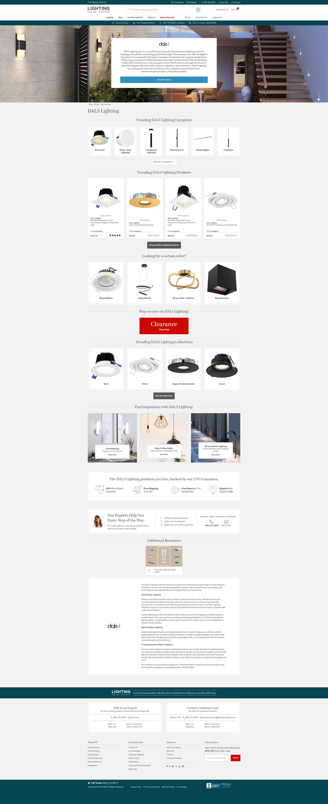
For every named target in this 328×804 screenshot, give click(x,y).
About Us (170, 751)
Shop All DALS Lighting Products (164, 245)
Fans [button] (120, 17)
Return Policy (133, 758)
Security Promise (168, 787)
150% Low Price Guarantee (139, 765)
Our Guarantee (134, 751)
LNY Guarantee (177, 2)
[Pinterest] (167, 766)
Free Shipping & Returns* (97, 2)
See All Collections (164, 396)
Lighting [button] (109, 17)
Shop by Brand (94, 751)
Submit (235, 758)
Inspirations (92, 765)
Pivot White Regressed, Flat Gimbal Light (221, 225)
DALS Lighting (106, 104)
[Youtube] (179, 766)
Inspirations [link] (217, 17)
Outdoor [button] (151, 17)
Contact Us (133, 747)
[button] (235, 2)
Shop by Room (93, 747)
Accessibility (181, 787)
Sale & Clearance (95, 762)
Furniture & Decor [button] (134, 17)
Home (91, 104)
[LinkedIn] (183, 766)
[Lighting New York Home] (99, 9)
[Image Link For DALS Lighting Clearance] (164, 326)
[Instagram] (176, 766)
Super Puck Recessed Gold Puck (141, 225)
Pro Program (191, 2)
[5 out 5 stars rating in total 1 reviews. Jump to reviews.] (115, 235)
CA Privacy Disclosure (151, 787)
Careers (170, 755)
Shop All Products (164, 80)
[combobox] (164, 10)
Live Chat (224, 2)
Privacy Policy (136, 787)
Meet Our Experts (174, 747)
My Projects (221, 10)
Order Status (133, 762)
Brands (96, 104)
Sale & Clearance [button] (167, 17)
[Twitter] (173, 766)
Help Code (132, 769)
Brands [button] (188, 17)
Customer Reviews (174, 758)
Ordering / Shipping (136, 755)
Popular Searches (95, 758)
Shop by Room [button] (201, 17)
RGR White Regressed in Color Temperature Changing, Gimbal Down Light (104, 223)
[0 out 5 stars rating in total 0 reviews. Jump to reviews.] (154, 235)
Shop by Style (93, 755)
